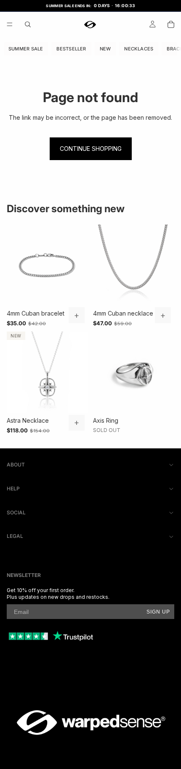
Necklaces (138, 48)
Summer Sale (25, 48)
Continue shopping (91, 148)
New (105, 48)
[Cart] (171, 24)
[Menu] (9, 24)
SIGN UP (158, 612)
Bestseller (71, 48)
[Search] (28, 24)
